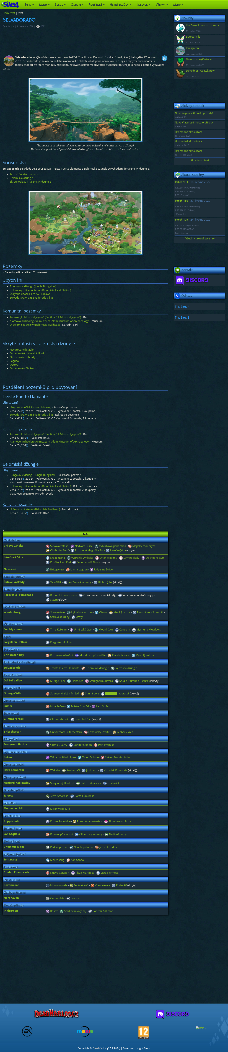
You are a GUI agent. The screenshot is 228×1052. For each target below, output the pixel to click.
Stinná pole (91, 693)
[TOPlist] (201, 1028)
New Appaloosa (83, 847)
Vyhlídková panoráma (112, 546)
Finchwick (113, 783)
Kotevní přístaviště (61, 834)
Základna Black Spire (63, 757)
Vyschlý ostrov (144, 655)
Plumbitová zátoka (119, 821)
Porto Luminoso (84, 796)
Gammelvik (57, 898)
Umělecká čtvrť (82, 629)
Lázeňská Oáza (13, 557)
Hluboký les (104, 582)
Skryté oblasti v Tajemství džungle (30, 181)
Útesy (79, 617)
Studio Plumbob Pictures (134, 681)
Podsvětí (121, 885)
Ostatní (76, 5)
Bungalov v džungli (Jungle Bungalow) (33, 286)
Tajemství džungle (126, 668)
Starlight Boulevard (101, 681)
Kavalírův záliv (120, 655)
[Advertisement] (85, 40)
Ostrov (14, 364)
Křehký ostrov (122, 612)
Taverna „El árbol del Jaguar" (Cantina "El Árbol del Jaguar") (45, 317)
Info (28, 5)
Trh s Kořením (59, 629)
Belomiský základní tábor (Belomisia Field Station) (40, 290)
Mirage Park (57, 681)
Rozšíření (96, 5)
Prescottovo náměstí (89, 821)
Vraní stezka (102, 885)
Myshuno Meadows (148, 629)
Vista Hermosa (109, 872)
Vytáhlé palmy (108, 557)
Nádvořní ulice (83, 546)
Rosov (54, 911)
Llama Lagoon (79, 569)
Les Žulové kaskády (79, 582)
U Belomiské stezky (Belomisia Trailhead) (35, 324)
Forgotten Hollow (61, 642)
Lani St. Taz (102, 706)
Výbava (161, 5)
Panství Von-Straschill (149, 612)
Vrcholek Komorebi (115, 770)
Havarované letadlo (22, 349)
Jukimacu (91, 770)
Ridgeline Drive (103, 569)
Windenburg (12, 612)
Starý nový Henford (62, 783)
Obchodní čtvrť (59, 550)
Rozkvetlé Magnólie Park (89, 550)
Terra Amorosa (59, 796)
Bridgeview (57, 569)
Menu (43, 5)
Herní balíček (119, 5)
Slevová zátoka (59, 546)
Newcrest (10, 569)
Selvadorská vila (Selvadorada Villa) (31, 297)
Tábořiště (55, 582)
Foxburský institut (99, 732)
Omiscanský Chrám (22, 368)
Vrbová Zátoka (13, 545)
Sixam (54, 599)
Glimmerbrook (59, 719)
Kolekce (142, 5)
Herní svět (9, 13)
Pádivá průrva (58, 847)
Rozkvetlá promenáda (63, 595)
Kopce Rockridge (60, 821)
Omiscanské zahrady (22, 357)
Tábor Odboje (90, 757)
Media (177, 5)
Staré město (57, 612)
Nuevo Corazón (59, 872)
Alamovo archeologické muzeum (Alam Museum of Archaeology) (49, 321)
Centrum (124, 629)
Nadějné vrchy (117, 834)
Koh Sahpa (77, 860)
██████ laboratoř (117, 693)
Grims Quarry (58, 744)
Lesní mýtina (117, 550)
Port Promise (105, 744)
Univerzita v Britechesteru (66, 732)
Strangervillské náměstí (64, 693)
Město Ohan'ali (80, 706)
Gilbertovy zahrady (91, 834)
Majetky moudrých (144, 546)
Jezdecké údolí (108, 847)
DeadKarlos (99, 1048)
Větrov (102, 612)
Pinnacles (77, 681)
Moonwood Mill (60, 808)
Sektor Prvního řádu (117, 757)
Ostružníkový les (90, 783)
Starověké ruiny (59, 617)
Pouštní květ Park (61, 562)
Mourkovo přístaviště (92, 655)
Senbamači (73, 770)
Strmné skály (131, 557)
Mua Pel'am (57, 706)
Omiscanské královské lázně (27, 353)
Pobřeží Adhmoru (103, 911)
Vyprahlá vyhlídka (82, 557)
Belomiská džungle (21, 178)
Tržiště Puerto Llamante (24, 174)
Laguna (14, 361)
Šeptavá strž (81, 885)
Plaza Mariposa (84, 872)
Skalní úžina (57, 557)
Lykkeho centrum (82, 612)
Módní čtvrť (105, 629)
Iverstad (75, 898)
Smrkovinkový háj (74, 911)
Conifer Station (82, 744)
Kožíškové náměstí (61, 655)
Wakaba (55, 770)
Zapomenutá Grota (88, 562)
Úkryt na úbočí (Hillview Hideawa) (30, 294)
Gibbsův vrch (124, 732)
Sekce (59, 5)
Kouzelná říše (82, 719)
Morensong (57, 860)
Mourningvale (58, 885)
